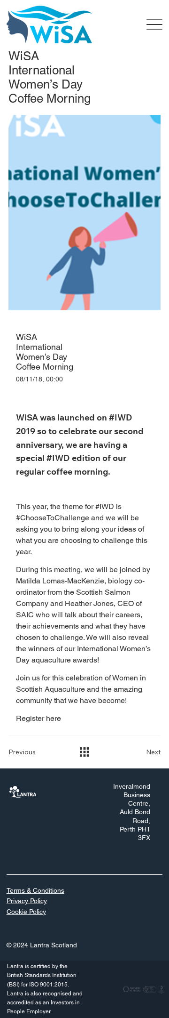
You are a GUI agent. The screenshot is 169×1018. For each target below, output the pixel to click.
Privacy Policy (27, 901)
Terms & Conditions (35, 890)
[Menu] (154, 24)
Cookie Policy (26, 911)
